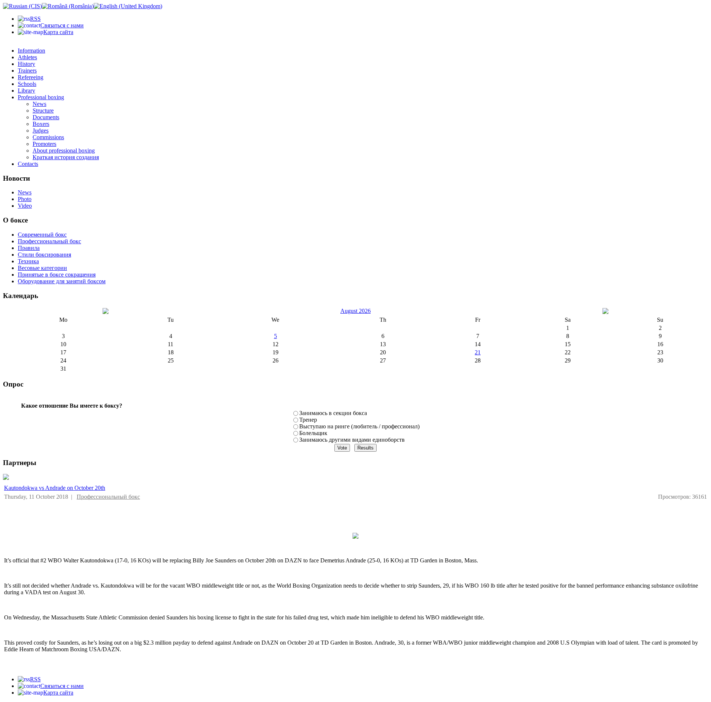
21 (478, 352)
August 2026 (355, 311)
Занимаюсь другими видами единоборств (352, 440)
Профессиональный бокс (108, 497)
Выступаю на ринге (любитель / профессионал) (359, 426)
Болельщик (313, 433)
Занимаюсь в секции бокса (333, 413)
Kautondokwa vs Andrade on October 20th (54, 488)
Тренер (308, 420)
